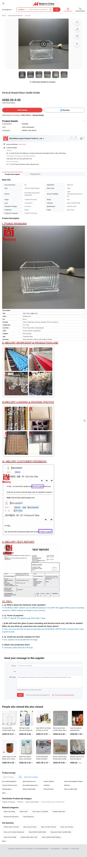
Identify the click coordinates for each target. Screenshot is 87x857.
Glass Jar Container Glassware (14, 832)
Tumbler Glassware (58, 811)
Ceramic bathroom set (9, 785)
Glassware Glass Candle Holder (61, 832)
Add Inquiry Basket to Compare (43, 82)
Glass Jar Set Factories (48, 827)
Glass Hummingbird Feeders (73, 781)
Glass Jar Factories (66, 827)
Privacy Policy (75, 848)
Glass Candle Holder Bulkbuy (51, 837)
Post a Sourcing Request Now (63, 695)
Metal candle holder (29, 789)
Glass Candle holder (70, 789)
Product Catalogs (32, 777)
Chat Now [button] (66, 110)
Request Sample (38, 115)
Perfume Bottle (48, 789)
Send (20, 695)
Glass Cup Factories (29, 827)
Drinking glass (6, 789)
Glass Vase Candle (10, 837)
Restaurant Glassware (11, 817)
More (4, 841)
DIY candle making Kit (9, 781)
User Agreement (55, 848)
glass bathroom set (29, 781)
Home (4, 15)
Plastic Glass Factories (11, 827)
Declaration (65, 848)
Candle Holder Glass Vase (28, 837)
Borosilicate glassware (30, 785)
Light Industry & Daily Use (15, 15)
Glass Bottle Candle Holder (37, 832)
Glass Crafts (24, 811)
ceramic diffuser (49, 781)
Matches (67, 785)
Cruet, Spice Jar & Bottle (40, 811)
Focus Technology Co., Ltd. (29, 848)
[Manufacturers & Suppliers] (43, 4)
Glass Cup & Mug (9, 811)
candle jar (47, 785)
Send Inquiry (22, 110)
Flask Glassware (28, 817)
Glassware (28, 15)
